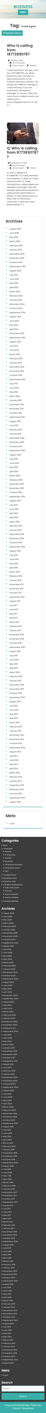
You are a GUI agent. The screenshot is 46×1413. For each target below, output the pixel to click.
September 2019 (17, 496)
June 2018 (14, 559)
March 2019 (14, 521)
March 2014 (14, 772)
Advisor (8, 851)
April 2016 (13, 668)
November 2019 (16, 488)
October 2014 (15, 743)
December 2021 (16, 404)
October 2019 (15, 492)
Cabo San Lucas (12, 887)
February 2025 (16, 295)
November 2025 (16, 258)
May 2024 (13, 325)
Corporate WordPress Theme (22, 1405)
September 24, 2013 (18, 163)
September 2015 (17, 697)
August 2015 (15, 701)
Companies (10, 855)
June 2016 (14, 659)
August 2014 (15, 751)
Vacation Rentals (10, 901)
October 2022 (15, 375)
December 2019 (16, 484)
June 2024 (14, 320)
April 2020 (13, 471)
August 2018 (15, 551)
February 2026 (15, 245)
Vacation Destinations (13, 884)
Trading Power (9, 875)
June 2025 (14, 279)
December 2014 (16, 735)
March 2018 (14, 572)
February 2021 (15, 429)
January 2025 (15, 300)
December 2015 (16, 684)
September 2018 (17, 546)
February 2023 (15, 358)
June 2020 (14, 463)
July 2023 (13, 346)
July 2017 (13, 605)
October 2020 (15, 446)
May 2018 (13, 563)
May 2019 (13, 513)
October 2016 (15, 643)
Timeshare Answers (13, 864)
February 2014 (15, 776)
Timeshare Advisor (12, 33)
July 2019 (13, 505)
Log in (12, 823)
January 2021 (15, 433)
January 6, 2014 (16, 60)
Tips (6, 871)
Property (9, 861)
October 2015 (15, 693)
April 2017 (13, 617)
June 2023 (14, 350)
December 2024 (17, 304)
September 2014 (17, 747)
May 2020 (13, 467)
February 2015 (15, 726)
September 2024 (17, 312)
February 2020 (15, 479)
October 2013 (15, 793)
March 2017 (14, 622)
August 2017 (15, 601)
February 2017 (15, 626)
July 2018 (13, 555)
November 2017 (16, 588)
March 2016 (14, 672)
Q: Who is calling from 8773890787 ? (22, 152)
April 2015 (13, 718)
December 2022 (16, 366)
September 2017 (17, 597)
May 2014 (13, 764)
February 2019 (15, 525)
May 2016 (13, 664)
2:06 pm (30, 65)
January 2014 (15, 781)
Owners (8, 858)
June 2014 (14, 760)
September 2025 (17, 266)
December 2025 (17, 254)
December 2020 (16, 438)
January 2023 (15, 362)
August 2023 (15, 341)
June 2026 (14, 233)
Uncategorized (10, 878)
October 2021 (15, 413)
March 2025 (14, 291)
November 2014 (16, 739)
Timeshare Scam (12, 868)
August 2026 (15, 228)
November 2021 (16, 408)
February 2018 (15, 576)
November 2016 (16, 638)
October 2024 (15, 308)
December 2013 (16, 785)
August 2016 (15, 651)
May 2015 (13, 714)
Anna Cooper (16, 65)
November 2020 (16, 442)
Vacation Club (9, 881)
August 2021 (15, 421)
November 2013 (16, 789)
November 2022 (16, 371)
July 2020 (13, 458)
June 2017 (14, 609)
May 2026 (13, 237)
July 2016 (13, 655)
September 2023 (17, 337)
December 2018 (16, 534)
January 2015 (15, 730)
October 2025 (15, 262)
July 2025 (13, 274)
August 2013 (15, 802)
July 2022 (13, 383)
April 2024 (13, 329)
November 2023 (16, 333)
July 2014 (13, 756)
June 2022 (14, 387)
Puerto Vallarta (11, 897)
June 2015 (14, 709)
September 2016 (17, 647)
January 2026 (15, 249)
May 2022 (13, 392)
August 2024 (15, 316)
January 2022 (15, 400)
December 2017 (16, 584)
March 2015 (14, 722)
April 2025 (13, 287)
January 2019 (15, 530)
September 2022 (17, 379)
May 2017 (13, 613)
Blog (5, 845)
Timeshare (8, 848)
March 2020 (14, 475)
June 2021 (13, 425)
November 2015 (16, 689)
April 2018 (13, 567)
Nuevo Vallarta (11, 894)
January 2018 (15, 580)
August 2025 (15, 270)
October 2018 (15, 542)
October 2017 (15, 592)
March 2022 (14, 396)
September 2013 (17, 797)
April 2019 (13, 517)
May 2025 (13, 283)
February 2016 (15, 676)
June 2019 (14, 509)
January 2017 (15, 630)
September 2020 (17, 450)
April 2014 (13, 768)
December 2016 (16, 634)
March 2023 (14, 354)
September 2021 (17, 417)
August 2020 (15, 454)
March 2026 (14, 241)
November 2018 (16, 538)
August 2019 (15, 500)
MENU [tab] (23, 12)
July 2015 (13, 705)
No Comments (16, 63)
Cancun (8, 891)
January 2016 (15, 680)
